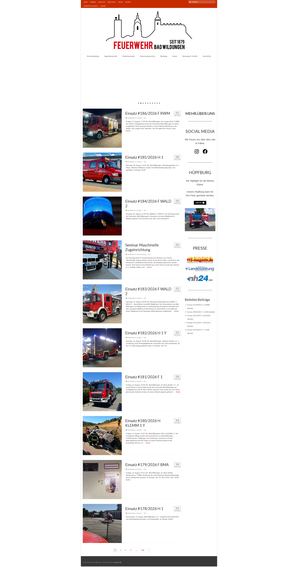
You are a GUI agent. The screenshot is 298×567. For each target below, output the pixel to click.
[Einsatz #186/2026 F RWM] (102, 128)
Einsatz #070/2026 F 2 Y (196, 330)
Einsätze (139, 118)
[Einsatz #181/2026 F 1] (102, 391)
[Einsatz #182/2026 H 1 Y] (102, 348)
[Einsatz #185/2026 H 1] (102, 172)
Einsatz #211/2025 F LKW (196, 315)
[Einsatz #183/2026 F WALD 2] (102, 304)
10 (159, 103)
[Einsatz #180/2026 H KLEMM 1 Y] (102, 435)
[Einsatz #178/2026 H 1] (102, 523)
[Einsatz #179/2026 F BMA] (102, 479)
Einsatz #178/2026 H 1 (195, 305)
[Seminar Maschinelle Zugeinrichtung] (102, 260)
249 (143, 550)
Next (219, 81)
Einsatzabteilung (141, 254)
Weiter (128, 131)
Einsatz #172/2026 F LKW (196, 323)
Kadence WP (117, 562)
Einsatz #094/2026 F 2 (195, 312)
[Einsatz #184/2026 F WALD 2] (102, 216)
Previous (79, 81)
